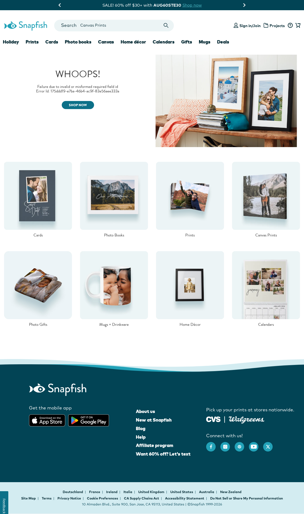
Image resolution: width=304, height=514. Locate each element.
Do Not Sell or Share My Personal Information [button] (246, 498)
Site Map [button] (28, 498)
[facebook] (213, 444)
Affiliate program (154, 445)
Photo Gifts (38, 324)
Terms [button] (47, 498)
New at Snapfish (154, 420)
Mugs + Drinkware (114, 324)
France (95, 492)
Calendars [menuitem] (164, 42)
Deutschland (73, 492)
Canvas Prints (266, 235)
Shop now (192, 5)
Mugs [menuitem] (204, 42)
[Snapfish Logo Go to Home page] (25, 25)
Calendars (266, 324)
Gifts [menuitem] (186, 42)
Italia (128, 492)
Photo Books (114, 235)
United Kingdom (151, 492)
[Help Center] (290, 26)
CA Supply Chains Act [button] (141, 498)
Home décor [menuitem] (133, 42)
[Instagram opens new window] (227, 444)
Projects (277, 25)
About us (145, 411)
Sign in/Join (250, 25)
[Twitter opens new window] (270, 444)
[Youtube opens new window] (256, 444)
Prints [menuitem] (32, 42)
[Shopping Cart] (297, 26)
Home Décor (190, 324)
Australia (207, 492)
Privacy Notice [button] (69, 498)
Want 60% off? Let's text (163, 454)
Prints (190, 235)
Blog (140, 428)
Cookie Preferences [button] (102, 498)
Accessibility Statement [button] (184, 498)
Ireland (112, 492)
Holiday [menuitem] (11, 42)
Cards (38, 235)
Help (141, 437)
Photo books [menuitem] (78, 42)
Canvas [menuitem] (106, 42)
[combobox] (114, 25)
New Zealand (231, 492)
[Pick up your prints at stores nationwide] (213, 418)
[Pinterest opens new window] (242, 444)
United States (182, 492)
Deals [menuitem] (223, 42)
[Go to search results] (166, 25)
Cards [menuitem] (51, 42)
